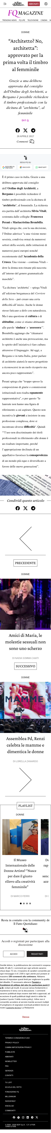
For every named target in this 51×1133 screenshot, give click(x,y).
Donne (25, 32)
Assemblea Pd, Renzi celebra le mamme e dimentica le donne (25, 745)
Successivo (25, 666)
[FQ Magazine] (25, 13)
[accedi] (46, 4)
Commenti (22, 141)
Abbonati (34, 3)
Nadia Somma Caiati (27, 658)
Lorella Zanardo (27, 761)
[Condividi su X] (25, 130)
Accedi (14, 954)
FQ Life (22, 20)
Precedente (25, 563)
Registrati (37, 954)
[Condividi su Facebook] (18, 130)
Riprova (25, 1017)
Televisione (32, 20)
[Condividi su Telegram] (33, 130)
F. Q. (27, 120)
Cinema (44, 20)
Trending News (9, 20)
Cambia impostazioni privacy (18, 1047)
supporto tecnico (13, 1008)
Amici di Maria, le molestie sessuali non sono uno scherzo (25, 642)
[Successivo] (25, 782)
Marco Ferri (22, 896)
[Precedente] (25, 541)
